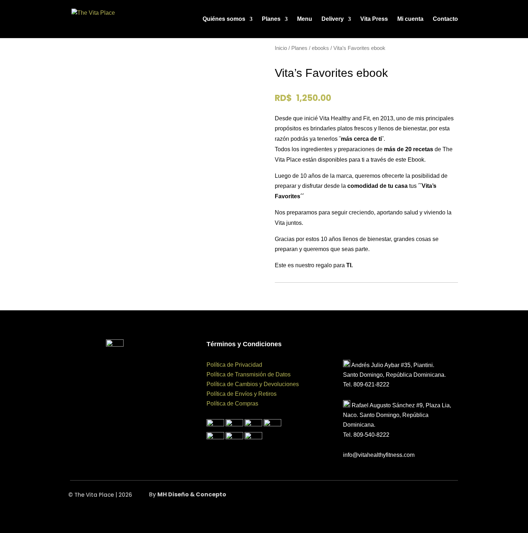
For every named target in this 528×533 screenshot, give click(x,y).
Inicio (281, 48)
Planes (271, 19)
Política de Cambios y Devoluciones (253, 384)
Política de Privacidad (234, 365)
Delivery (332, 19)
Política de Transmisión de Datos (249, 374)
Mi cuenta (410, 19)
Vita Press (374, 19)
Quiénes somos (224, 19)
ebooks (320, 48)
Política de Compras (232, 403)
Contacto (445, 19)
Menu (304, 19)
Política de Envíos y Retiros (242, 394)
